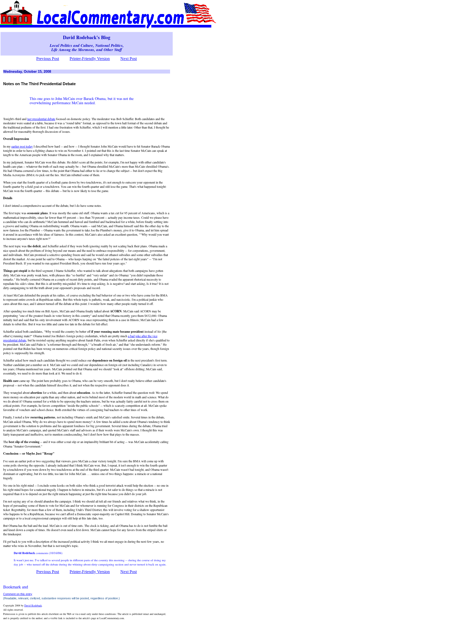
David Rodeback (33, 605)
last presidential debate (41, 119)
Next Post (128, 58)
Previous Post (47, 58)
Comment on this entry (17, 594)
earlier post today (22, 146)
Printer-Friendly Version (90, 58)
